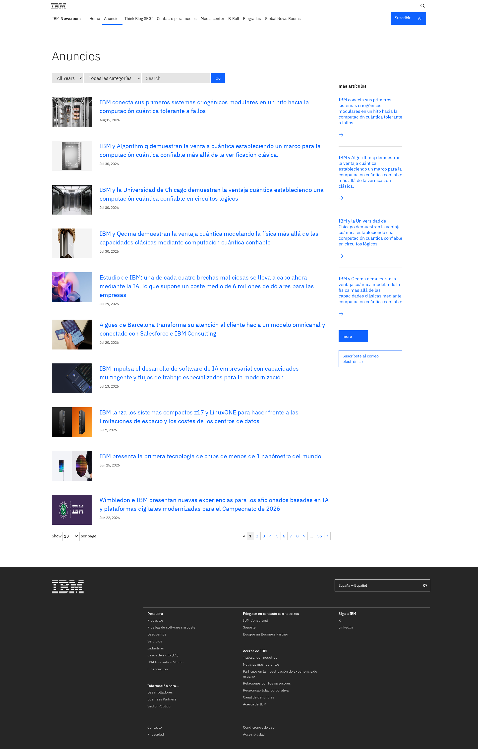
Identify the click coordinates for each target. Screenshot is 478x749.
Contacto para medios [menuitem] (177, 18)
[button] (370, 358)
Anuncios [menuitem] (112, 18)
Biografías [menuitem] (252, 18)
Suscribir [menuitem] (403, 17)
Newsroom (66, 18)
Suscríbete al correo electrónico (361, 358)
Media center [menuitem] (212, 18)
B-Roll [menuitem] (233, 18)
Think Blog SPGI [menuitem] (138, 18)
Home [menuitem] (94, 18)
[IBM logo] (60, 6)
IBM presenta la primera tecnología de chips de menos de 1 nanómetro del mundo (210, 456)
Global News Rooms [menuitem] (283, 18)
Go (218, 78)
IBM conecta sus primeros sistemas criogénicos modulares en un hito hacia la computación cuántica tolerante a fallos (370, 111)
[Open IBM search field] (423, 6)
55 (319, 535)
